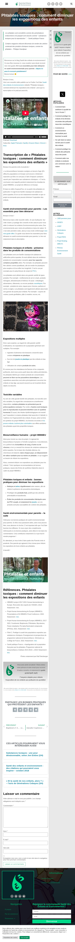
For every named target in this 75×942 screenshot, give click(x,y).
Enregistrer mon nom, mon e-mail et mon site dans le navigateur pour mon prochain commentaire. (25, 859)
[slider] (44, 136)
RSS (5, 146)
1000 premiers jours (64, 218)
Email (55, 197)
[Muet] (40, 137)
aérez (18, 486)
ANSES (60, 222)
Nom (5, 831)
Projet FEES (61, 237)
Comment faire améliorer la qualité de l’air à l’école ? (63, 109)
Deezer (42, 143)
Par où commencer (11, 914)
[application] (25, 137)
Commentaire (8, 805)
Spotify (25, 143)
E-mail (6, 839)
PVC (34, 271)
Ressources (9, 918)
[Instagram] (52, 4)
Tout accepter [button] (24, 937)
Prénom (56, 189)
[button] (6, 4)
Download (13, 140)
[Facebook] (48, 4)
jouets (34, 502)
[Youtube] (60, 4)
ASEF (59, 226)
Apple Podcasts (16, 143)
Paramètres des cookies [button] (10, 937)
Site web (6, 848)
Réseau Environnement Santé (62, 250)
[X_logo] (62, 94)
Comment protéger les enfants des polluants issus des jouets (63, 151)
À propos (8, 909)
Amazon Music (34, 143)
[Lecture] (6, 137)
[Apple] (56, 4)
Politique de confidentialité (51, 883)
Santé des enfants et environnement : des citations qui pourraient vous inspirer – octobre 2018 (24, 768)
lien (17, 617)
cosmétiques (38, 283)
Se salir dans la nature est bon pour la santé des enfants (63, 142)
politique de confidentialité (20, 689)
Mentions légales (47, 878)
